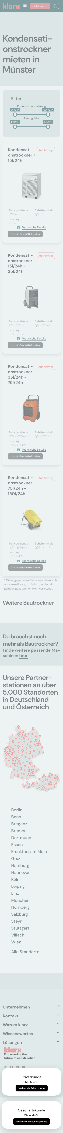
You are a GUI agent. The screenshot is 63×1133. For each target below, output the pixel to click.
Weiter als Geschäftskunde (31, 1121)
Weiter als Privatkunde (32, 1088)
